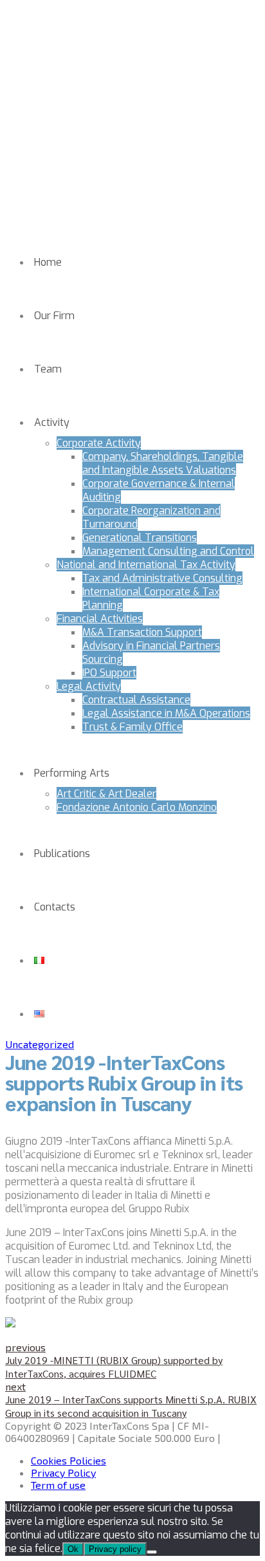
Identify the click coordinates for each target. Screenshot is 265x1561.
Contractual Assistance (136, 700)
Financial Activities (100, 618)
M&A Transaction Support (142, 632)
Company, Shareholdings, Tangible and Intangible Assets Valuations (162, 463)
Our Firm (54, 315)
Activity (51, 422)
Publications (62, 853)
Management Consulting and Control (168, 551)
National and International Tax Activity (146, 564)
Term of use (58, 1485)
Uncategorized (39, 1044)
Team (48, 369)
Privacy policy (115, 1549)
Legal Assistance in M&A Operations (166, 713)
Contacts (54, 907)
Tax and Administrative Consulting (162, 578)
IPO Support (109, 672)
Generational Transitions (139, 537)
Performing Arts (71, 773)
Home (48, 262)
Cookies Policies (68, 1460)
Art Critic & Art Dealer (106, 793)
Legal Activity (89, 686)
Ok (73, 1549)
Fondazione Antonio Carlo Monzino (137, 807)
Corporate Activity (99, 443)
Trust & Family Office (132, 727)
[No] (152, 1552)
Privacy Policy (63, 1472)
